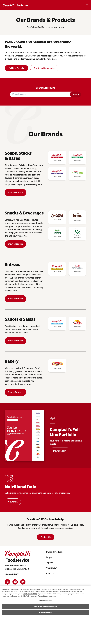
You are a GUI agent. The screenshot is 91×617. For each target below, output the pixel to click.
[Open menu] (87, 5)
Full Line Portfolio (16, 68)
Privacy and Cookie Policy (21, 596)
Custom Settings (45, 601)
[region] (45, 601)
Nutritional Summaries (44, 68)
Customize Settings (30, 594)
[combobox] (40, 94)
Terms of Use (42, 596)
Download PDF (60, 451)
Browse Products (15, 192)
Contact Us (46, 537)
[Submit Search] (75, 94)
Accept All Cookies (45, 612)
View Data (13, 501)
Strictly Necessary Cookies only (45, 606)
